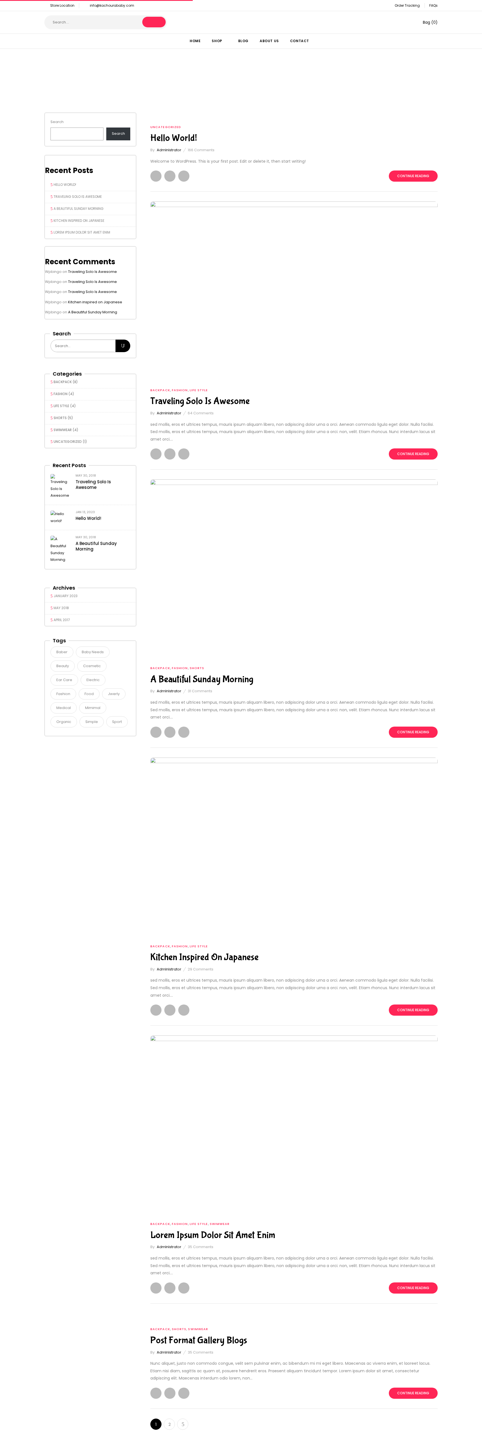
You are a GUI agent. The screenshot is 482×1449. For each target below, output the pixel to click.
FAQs (433, 5)
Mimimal (92, 707)
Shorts (60, 417)
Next (182, 1424)
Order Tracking (407, 5)
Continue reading (413, 176)
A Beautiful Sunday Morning (78, 208)
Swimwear (63, 429)
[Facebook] (156, 176)
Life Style (61, 405)
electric (93, 680)
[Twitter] (169, 176)
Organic (63, 721)
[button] (426, 22)
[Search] (122, 346)
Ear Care (64, 680)
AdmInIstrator (169, 150)
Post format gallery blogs (198, 1340)
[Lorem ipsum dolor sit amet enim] (294, 1038)
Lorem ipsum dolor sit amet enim (82, 232)
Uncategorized (68, 441)
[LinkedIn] (183, 176)
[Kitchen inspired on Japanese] (294, 760)
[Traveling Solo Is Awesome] (294, 204)
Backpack (63, 381)
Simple (91, 721)
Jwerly (114, 693)
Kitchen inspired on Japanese (79, 220)
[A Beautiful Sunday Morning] (294, 482)
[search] (154, 22)
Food (89, 693)
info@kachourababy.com (112, 5)
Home (205, 87)
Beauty (62, 666)
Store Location (62, 5)
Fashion (61, 393)
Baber (62, 652)
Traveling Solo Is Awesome (78, 196)
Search (57, 121)
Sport (117, 721)
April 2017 (62, 619)
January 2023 (66, 595)
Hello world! (65, 184)
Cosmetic (92, 666)
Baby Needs (93, 652)
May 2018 (61, 607)
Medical (63, 707)
